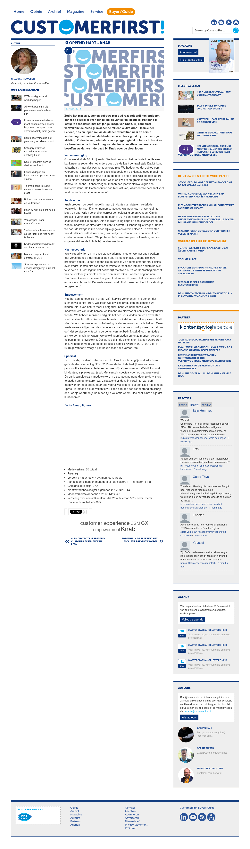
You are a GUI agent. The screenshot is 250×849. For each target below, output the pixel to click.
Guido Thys (201, 476)
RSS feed (130, 828)
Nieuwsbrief (132, 821)
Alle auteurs (189, 717)
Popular (206, 405)
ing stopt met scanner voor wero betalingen (203, 437)
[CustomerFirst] (87, 27)
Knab (128, 528)
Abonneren (132, 814)
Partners (75, 821)
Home (18, 12)
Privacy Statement (136, 824)
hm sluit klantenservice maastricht (198, 563)
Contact (130, 807)
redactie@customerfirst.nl (197, 711)
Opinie (36, 12)
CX (144, 522)
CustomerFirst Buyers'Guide (197, 807)
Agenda (75, 824)
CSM (135, 523)
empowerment (106, 529)
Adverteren (132, 818)
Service (96, 12)
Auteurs (75, 818)
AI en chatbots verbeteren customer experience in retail (88, 542)
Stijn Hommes (202, 410)
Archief (54, 12)
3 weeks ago (200, 469)
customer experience (105, 522)
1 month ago (215, 507)
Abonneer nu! (188, 52)
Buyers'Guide (121, 12)
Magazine (75, 12)
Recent (194, 405)
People (183, 405)
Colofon (130, 811)
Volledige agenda (192, 619)
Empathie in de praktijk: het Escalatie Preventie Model (139, 540)
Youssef (198, 542)
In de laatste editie (191, 59)
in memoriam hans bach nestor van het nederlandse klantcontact (201, 505)
